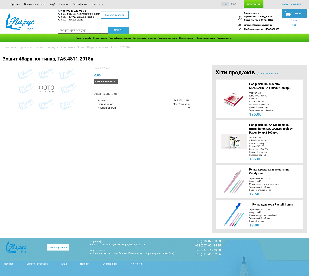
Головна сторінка (16, 47)
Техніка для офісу (225, 38)
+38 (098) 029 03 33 (73, 10)
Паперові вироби (83, 38)
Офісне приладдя (187, 38)
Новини (63, 4)
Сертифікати (80, 4)
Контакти (97, 4)
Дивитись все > (267, 73)
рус (233, 4)
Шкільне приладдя (45, 47)
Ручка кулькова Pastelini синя (272, 204)
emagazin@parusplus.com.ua (258, 24)
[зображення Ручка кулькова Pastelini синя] (229, 214)
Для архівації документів (144, 38)
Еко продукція (100, 38)
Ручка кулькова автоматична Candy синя (269, 171)
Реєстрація (253, 4)
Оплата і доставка (34, 4)
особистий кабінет (291, 4)
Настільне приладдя (206, 38)
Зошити (67, 47)
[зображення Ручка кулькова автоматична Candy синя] (229, 181)
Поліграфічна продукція (120, 38)
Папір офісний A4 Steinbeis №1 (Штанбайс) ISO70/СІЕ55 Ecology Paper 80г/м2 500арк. (271, 128)
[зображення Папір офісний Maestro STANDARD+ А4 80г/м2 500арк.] (229, 99)
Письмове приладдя (167, 38)
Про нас (15, 4)
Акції (52, 4)
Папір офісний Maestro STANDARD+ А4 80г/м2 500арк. (270, 86)
